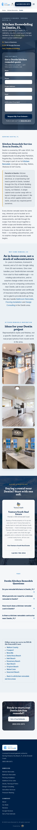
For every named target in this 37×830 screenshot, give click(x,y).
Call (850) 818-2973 (23, 4)
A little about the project (15, 102)
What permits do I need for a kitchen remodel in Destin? (17, 597)
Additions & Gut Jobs (9, 781)
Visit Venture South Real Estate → (18, 547)
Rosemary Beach (13, 661)
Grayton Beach (12, 667)
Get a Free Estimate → (18, 719)
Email (6, 94)
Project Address (10, 86)
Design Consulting (8, 787)
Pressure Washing (8, 792)
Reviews (5, 808)
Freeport (10, 650)
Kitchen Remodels (12, 10)
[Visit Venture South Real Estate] (12, 4)
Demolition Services (8, 790)
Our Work (5, 805)
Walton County (12, 647)
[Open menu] (33, 4)
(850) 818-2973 (26, 121)
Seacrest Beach (13, 672)
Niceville (10, 653)
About (4, 802)
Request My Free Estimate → (18, 116)
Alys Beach (11, 664)
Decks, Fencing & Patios (10, 784)
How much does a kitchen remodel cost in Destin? (16, 607)
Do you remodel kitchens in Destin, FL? (18, 589)
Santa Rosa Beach (14, 656)
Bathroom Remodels (24, 299)
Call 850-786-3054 (18, 553)
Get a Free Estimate (8, 814)
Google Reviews (7, 811)
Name (6, 70)
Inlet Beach (11, 658)
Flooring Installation (14, 302)
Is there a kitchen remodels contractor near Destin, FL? (18, 617)
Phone (7, 78)
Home (4, 10)
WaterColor (11, 669)
